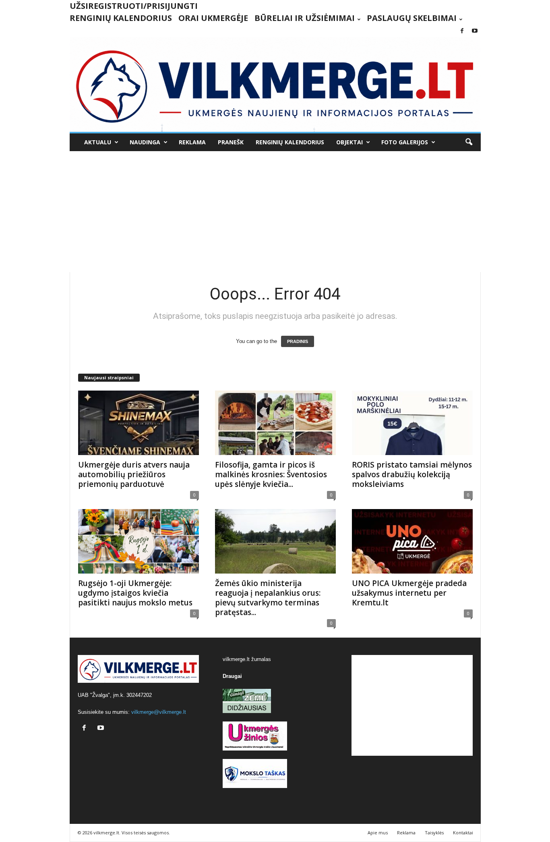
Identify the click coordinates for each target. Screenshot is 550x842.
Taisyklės (434, 833)
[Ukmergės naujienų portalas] (275, 84)
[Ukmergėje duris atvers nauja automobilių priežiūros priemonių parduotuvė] (138, 423)
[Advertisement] (275, 211)
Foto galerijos (404, 142)
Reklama (192, 142)
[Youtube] (475, 31)
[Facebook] (462, 31)
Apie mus (378, 833)
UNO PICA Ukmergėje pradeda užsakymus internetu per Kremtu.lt (409, 593)
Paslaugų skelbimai (412, 17)
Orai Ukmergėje (213, 17)
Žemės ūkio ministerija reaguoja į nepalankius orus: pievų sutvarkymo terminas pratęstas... (267, 597)
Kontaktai (463, 833)
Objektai (349, 142)
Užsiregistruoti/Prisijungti (134, 5)
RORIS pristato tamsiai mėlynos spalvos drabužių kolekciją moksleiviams (412, 474)
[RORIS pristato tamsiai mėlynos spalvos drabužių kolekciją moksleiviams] (412, 423)
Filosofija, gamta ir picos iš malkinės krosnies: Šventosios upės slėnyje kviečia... (271, 474)
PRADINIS (297, 341)
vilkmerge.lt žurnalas (247, 659)
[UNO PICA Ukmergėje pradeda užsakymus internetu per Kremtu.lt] (412, 541)
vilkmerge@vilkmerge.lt (158, 712)
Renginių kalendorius (121, 17)
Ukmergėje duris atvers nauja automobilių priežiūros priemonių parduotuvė (134, 474)
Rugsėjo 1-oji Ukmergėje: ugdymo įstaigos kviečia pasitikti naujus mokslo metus (135, 593)
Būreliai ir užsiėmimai (304, 17)
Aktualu (97, 142)
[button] (469, 142)
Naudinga (145, 142)
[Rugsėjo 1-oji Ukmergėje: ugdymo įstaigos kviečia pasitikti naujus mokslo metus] (138, 541)
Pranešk (231, 142)
